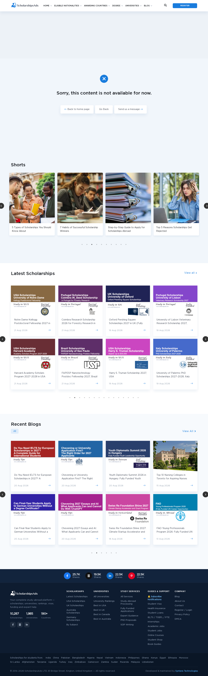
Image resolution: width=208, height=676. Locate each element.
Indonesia (121, 658)
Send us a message (129, 109)
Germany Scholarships (73, 618)
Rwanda (124, 662)
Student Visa (155, 604)
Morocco (183, 658)
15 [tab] (138, 397)
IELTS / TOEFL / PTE (158, 617)
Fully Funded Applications (127, 609)
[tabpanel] (60, 204)
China (56, 658)
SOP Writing (127, 625)
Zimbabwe (80, 662)
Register (184, 5)
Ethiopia (172, 658)
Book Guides (154, 644)
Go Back (104, 109)
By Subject (72, 625)
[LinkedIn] (27, 624)
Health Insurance (156, 608)
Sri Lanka (15, 662)
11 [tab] (118, 397)
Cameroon (93, 662)
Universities (132, 6)
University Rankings (104, 601)
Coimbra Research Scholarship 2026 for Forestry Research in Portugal (78, 323)
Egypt (163, 658)
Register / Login (183, 610)
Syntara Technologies (186, 671)
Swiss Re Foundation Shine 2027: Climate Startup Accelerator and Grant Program (127, 532)
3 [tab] (91, 244)
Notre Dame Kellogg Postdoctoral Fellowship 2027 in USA (32, 323)
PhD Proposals (128, 620)
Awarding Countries (95, 6)
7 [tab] (111, 244)
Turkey (62, 662)
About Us (180, 601)
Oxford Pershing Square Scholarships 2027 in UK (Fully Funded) (126, 323)
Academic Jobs (156, 626)
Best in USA (100, 606)
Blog (147, 6)
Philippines (134, 658)
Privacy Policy (182, 614)
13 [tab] (128, 397)
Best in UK (99, 610)
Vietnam (109, 658)
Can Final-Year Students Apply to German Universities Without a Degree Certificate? (32, 532)
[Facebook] (13, 624)
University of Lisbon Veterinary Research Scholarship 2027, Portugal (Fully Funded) (173, 323)
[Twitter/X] (20, 624)
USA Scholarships (75, 601)
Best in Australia (102, 619)
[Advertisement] (104, 35)
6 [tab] (106, 244)
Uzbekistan (148, 662)
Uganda (52, 662)
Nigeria (90, 658)
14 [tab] (133, 397)
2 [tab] (87, 244)
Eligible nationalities (66, 6)
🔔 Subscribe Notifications (155, 598)
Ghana (145, 658)
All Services (127, 597)
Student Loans (155, 613)
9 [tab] (121, 244)
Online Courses (156, 635)
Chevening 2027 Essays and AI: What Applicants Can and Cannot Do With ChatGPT (80, 532)
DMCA (178, 619)
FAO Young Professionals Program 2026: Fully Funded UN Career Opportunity (174, 532)
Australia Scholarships (73, 611)
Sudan (114, 662)
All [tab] (14, 431)
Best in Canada (102, 614)
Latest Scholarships (77, 597)
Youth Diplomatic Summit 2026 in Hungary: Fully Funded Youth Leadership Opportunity (127, 478)
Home (46, 6)
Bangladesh (78, 658)
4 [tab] (96, 244)
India (48, 658)
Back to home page (78, 109)
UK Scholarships (75, 606)
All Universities (101, 597)
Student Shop (155, 640)
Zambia (105, 662)
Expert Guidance (129, 616)
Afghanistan (28, 662)
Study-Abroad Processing (128, 602)
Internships (153, 622)
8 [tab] (116, 244)
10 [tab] (126, 244)
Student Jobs (155, 631)
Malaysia (135, 662)
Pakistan (65, 658)
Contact (179, 606)
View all (189, 273)
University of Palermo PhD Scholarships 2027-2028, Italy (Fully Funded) (173, 376)
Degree (116, 6)
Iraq (70, 662)
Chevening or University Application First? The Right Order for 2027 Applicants (77, 478)
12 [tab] (123, 397)
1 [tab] (82, 244)
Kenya (154, 658)
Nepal (100, 658)
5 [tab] (101, 244)
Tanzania (41, 662)
